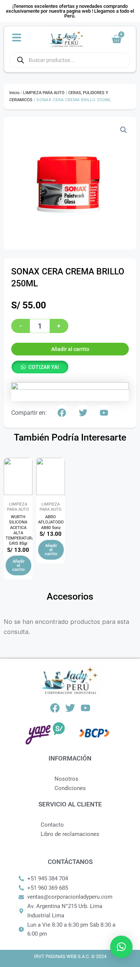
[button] (123, 130)
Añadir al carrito (70, 349)
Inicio (14, 92)
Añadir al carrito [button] (18, 565)
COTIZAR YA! (43, 367)
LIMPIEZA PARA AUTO (44, 92)
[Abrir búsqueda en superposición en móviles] (70, 60)
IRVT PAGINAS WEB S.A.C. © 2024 (70, 956)
